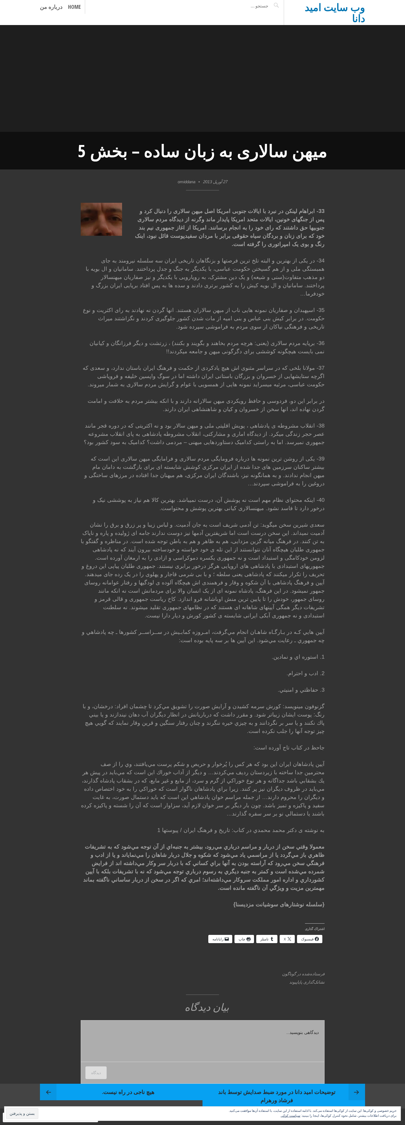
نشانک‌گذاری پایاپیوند (307, 982)
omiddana (186, 181)
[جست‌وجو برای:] (246, 6)
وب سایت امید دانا (335, 12)
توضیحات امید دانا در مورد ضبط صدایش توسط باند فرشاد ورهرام (277, 1096)
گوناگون (289, 973)
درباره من (51, 6)
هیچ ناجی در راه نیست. (128, 1092)
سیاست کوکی (290, 1116)
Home (74, 6)
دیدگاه (96, 1072)
